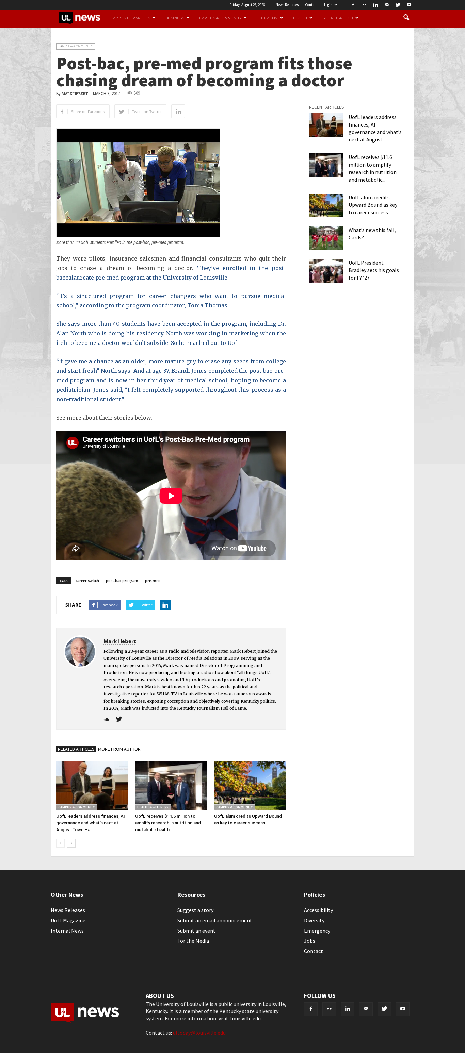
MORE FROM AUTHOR (119, 749)
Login (328, 4)
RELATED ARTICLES (76, 749)
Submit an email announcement (214, 920)
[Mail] (387, 5)
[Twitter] (398, 5)
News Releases (287, 4)
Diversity (314, 920)
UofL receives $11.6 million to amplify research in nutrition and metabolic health (168, 823)
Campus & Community (220, 17)
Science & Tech (337, 17)
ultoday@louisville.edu (199, 1032)
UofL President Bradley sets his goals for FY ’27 (374, 270)
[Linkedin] (375, 5)
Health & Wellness (153, 807)
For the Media (193, 940)
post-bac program (122, 580)
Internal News (67, 930)
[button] (406, 18)
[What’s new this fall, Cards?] (326, 238)
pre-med (153, 580)
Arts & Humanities (131, 17)
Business (174, 17)
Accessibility (318, 910)
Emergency (317, 930)
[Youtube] (409, 5)
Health (300, 17)
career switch (87, 580)
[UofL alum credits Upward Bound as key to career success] (250, 785)
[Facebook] (353, 5)
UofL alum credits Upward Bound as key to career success (373, 205)
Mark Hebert (75, 93)
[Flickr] (364, 5)
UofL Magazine (68, 920)
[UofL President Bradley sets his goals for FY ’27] (326, 271)
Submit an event (196, 930)
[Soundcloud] (109, 720)
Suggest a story (195, 910)
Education (267, 17)
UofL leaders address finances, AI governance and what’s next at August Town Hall (90, 823)
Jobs (309, 940)
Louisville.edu (245, 1018)
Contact (311, 4)
